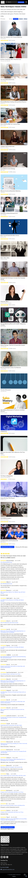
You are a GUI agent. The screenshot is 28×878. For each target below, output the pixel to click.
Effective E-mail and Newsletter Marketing (10, 191)
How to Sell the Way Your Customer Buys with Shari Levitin (13, 775)
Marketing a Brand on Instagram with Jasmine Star (11, 767)
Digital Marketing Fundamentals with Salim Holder (11, 725)
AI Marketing (4, 431)
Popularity (16, 19)
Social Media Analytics (6, 518)
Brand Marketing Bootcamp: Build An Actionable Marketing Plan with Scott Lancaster (13, 657)
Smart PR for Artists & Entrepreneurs (9, 213)
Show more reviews (7, 827)
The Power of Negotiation (7, 476)
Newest (20, 19)
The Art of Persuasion (6, 390)
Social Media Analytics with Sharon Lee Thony (10, 674)
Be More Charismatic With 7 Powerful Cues (11, 59)
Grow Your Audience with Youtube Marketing (11, 37)
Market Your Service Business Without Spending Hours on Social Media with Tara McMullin (13, 631)
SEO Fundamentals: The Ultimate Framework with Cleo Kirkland (12, 710)
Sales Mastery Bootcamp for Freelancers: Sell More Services (13, 410)
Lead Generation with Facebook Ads (9, 540)
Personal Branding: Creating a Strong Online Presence (13, 102)
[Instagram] (7, 857)
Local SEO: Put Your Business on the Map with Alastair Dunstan (12, 600)
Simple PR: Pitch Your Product (8, 498)
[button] (25, 875)
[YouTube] (2, 857)
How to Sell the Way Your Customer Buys (10, 124)
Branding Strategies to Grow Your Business (11, 367)
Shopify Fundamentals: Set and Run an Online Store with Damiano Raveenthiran (13, 667)
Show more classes (6, 547)
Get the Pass (21, 2)
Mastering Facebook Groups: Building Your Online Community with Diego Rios (14, 744)
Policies (14, 876)
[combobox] (11, 2)
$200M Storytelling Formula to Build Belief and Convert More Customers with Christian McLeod (14, 819)
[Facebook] (4, 857)
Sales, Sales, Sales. (5, 258)
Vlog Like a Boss (4, 301)
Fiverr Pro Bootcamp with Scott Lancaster (9, 622)
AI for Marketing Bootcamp (6, 562)
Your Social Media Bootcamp (7, 79)
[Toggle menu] (26, 2)
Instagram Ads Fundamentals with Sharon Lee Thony (12, 792)
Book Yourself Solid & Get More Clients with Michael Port (13, 805)
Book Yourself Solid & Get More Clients (10, 235)
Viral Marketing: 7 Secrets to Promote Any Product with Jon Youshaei (13, 692)
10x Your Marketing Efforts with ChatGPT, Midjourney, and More (13, 324)
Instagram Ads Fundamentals (7, 146)
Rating (25, 19)
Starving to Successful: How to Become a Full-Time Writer (13, 452)
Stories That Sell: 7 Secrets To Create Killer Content (13, 345)
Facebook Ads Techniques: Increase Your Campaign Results (13, 278)
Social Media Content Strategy (8, 168)
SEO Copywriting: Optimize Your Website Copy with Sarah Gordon (13, 592)
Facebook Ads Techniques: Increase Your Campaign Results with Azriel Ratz (13, 718)
